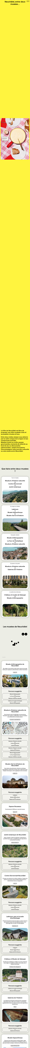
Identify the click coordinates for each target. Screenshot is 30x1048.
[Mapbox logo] (5, 657)
